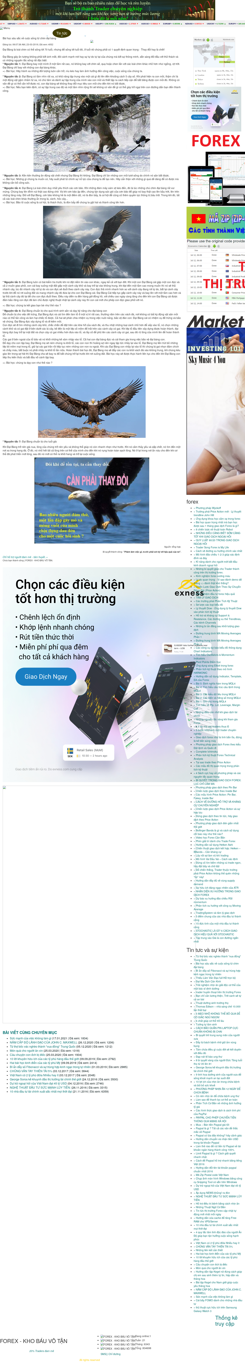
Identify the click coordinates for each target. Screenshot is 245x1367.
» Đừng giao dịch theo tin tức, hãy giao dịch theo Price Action (216, 817)
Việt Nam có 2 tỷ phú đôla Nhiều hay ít (34, 1075)
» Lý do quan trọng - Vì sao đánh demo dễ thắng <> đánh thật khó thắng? (218, 581)
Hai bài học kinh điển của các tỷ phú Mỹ (35, 1063)
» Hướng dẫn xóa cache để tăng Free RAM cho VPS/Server (215, 1219)
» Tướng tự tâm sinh (205, 1024)
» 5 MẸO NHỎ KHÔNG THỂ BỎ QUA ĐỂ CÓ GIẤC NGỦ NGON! (217, 1015)
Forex (47, 34)
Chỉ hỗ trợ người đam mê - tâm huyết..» (25, 557)
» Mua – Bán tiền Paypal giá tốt (211, 1124)
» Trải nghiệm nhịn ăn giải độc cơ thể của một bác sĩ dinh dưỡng (217, 986)
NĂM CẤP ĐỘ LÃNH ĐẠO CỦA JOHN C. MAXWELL (43, 1042)
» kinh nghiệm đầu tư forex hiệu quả (214, 594)
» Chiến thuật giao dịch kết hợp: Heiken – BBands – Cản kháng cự (217, 850)
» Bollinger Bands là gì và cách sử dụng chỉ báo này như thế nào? (216, 832)
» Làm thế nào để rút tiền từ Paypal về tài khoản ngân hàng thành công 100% (217, 1147)
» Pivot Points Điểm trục (207, 662)
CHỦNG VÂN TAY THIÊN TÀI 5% (31, 1071)
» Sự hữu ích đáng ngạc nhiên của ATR (216, 887)
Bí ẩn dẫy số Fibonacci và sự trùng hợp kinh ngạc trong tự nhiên (50, 1067)
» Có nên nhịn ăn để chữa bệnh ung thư (216, 1096)
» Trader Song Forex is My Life (211, 547)
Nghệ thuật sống (85, 34)
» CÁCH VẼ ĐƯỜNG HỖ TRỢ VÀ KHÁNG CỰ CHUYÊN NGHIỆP (217, 803)
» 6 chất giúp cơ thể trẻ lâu (209, 1021)
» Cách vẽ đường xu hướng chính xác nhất (218, 551)
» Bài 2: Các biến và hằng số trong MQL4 (217, 698)
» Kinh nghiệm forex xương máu (212, 576)
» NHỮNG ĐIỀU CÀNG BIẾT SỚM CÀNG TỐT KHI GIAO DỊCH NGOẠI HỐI (217, 534)
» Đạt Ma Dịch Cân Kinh (207, 981)
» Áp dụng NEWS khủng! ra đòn (212, 1192)
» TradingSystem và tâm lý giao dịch (214, 912)
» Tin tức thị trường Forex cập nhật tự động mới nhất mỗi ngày (215, 1212)
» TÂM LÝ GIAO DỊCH (206, 597)
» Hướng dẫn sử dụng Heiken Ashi (213, 844)
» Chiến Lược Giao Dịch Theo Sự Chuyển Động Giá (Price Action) (217, 588)
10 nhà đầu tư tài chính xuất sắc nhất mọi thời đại (41, 1091)
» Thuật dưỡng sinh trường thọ (211, 1003)
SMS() (104, 1354)
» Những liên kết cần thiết (208, 1250)
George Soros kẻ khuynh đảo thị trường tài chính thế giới (45, 1079)
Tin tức (61, 34)
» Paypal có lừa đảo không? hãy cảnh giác (218, 1135)
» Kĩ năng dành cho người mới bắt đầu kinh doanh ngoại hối (215, 563)
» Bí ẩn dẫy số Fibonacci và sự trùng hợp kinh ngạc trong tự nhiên (217, 972)
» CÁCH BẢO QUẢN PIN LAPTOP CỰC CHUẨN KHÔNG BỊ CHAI (216, 1029)
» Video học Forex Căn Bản (209, 837)
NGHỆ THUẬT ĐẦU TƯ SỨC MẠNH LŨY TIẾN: (40, 1087)
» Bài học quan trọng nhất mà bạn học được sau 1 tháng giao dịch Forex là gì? (216, 524)
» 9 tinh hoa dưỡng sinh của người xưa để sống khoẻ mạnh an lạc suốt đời (217, 1076)
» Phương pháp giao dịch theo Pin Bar (215, 787)
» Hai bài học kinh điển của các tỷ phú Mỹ (217, 1253)
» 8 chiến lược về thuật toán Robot (213, 529)
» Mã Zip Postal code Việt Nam (211, 1175)
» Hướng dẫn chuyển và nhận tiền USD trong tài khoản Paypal (216, 1140)
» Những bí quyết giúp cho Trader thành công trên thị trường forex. (216, 570)
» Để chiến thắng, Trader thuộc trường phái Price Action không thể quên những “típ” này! (216, 873)
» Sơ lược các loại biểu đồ (208, 604)
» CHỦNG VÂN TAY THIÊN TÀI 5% (213, 1246)
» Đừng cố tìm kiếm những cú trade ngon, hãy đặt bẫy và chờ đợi (217, 864)
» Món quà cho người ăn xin (209, 1268)
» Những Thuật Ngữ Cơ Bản (210, 1207)
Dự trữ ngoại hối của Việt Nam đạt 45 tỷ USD (38, 1083)
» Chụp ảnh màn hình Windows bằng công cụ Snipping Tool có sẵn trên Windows (218, 1180)
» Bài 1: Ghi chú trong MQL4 (210, 701)
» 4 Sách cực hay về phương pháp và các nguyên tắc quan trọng (217, 774)
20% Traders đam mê (41, 1351)
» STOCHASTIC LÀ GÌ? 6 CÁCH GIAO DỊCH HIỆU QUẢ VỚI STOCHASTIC (215, 932)
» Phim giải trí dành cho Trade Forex (214, 841)
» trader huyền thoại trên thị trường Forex (217, 992)
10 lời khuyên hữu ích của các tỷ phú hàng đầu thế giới (44, 1059)
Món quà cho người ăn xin (26, 1050)
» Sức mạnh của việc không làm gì (213, 1296)
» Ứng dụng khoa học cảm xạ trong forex (217, 518)
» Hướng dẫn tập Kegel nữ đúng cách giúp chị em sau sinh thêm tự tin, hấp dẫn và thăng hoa (218, 1275)
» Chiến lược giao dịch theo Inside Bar (215, 791)
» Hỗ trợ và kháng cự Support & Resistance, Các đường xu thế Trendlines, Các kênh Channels (217, 619)
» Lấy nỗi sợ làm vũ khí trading (211, 855)
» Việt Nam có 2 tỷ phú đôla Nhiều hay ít (216, 1243)
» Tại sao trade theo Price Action (212, 762)
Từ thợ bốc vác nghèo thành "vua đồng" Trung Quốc (43, 1046)
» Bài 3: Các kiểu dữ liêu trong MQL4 (215, 694)
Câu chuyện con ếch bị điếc (27, 1055)
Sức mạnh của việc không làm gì (30, 1038)
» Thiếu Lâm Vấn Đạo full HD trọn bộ (215, 978)
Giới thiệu (30, 33)
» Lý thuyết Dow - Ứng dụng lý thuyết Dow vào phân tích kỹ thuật (217, 610)
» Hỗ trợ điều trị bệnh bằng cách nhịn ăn (216, 1203)
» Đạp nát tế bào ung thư (208, 1056)
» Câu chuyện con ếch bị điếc (210, 1264)
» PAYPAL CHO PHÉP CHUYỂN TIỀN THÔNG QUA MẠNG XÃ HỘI (215, 1119)
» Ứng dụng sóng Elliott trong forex (213, 665)
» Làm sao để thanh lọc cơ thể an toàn (215, 1099)
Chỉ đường (115, 1354)
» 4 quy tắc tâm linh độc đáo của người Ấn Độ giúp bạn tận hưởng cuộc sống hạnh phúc (218, 1235)
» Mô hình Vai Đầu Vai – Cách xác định (216, 859)
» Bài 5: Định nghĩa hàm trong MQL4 (214, 683)
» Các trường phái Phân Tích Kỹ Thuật (215, 601)
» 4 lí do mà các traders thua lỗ (211, 726)
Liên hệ (109, 33)
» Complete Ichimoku (206, 751)
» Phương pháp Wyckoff (207, 508)
